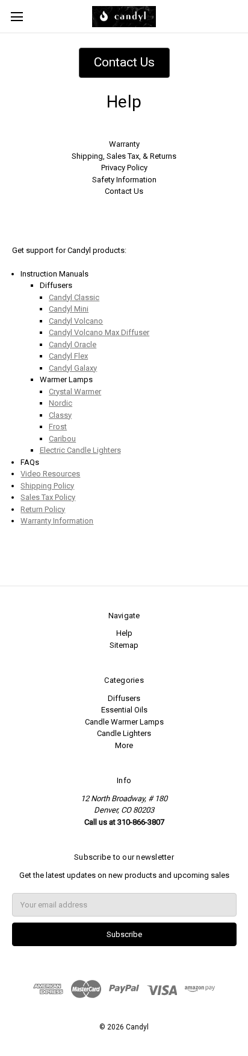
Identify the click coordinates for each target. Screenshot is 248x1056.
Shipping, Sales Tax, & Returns (124, 156)
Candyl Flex (68, 355)
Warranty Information (56, 520)
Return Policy (42, 509)
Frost (58, 426)
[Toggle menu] (16, 16)
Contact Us (124, 191)
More (124, 745)
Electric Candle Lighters (80, 450)
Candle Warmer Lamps (124, 721)
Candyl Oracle (72, 344)
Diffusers (124, 698)
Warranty (124, 144)
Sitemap (124, 645)
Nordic (60, 403)
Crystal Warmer (75, 391)
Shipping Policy (47, 485)
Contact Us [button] (124, 62)
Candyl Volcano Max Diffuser (99, 332)
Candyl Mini (68, 308)
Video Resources (50, 473)
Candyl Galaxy (73, 368)
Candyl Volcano (76, 320)
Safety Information (124, 179)
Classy (60, 415)
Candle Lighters (124, 733)
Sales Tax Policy (47, 497)
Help (124, 633)
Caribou (62, 438)
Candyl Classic (74, 297)
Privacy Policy (124, 167)
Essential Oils (124, 709)
